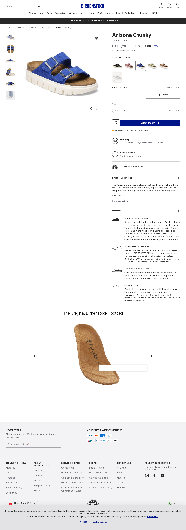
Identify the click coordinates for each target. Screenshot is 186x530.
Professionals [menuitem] (105, 13)
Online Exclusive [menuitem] (56, 13)
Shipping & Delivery (73, 478)
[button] (62, 73)
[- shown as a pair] (10, 84)
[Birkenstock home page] (93, 6)
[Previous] (10, 37)
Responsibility (42, 485)
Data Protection (98, 472)
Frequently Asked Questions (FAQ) (71, 489)
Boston (121, 472)
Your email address (18, 444)
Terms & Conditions (100, 482)
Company (39, 470)
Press (37, 490)
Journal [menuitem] (144, 13)
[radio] (117, 66)
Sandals (32, 28)
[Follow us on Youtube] (162, 475)
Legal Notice (96, 467)
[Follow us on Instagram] (147, 475)
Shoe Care (12, 482)
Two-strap (46, 28)
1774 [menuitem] (154, 13)
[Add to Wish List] (115, 122)
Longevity (11, 492)
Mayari (121, 487)
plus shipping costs (128, 50)
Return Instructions (72, 482)
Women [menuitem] (73, 13)
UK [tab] (124, 110)
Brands (38, 480)
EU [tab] (116, 110)
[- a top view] (10, 49)
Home (9, 28)
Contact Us (67, 467)
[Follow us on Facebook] (154, 475)
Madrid (121, 478)
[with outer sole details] (10, 72)
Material (10, 467)
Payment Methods (71, 472)
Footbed (11, 478)
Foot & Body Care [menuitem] (126, 13)
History (38, 475)
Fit (7, 472)
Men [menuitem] (83, 13)
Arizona (121, 467)
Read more (118, 196)
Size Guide (174, 110)
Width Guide (173, 87)
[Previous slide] (91, 108)
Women (20, 28)
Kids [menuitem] (91, 13)
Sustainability (14, 487)
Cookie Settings (98, 478)
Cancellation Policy (100, 487)
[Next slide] (96, 108)
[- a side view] (10, 60)
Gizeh (120, 482)
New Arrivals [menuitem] (36, 13)
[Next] (10, 95)
